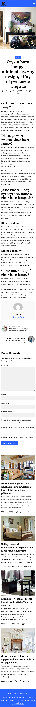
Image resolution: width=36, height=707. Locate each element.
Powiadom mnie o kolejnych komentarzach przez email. (17, 428)
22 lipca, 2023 (8, 681)
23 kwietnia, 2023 (9, 624)
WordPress (20, 700)
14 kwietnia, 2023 (9, 567)
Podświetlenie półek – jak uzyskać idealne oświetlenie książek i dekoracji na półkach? (16, 488)
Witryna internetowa (8, 412)
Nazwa (4, 395)
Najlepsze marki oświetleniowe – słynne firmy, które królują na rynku (17, 547)
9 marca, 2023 (8, 512)
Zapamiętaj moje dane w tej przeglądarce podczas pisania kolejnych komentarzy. (17, 421)
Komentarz (5, 365)
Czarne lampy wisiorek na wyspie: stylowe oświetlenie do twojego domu (17, 659)
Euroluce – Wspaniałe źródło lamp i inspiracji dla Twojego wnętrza (16, 602)
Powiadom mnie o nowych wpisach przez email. (17, 437)
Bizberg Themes (18, 703)
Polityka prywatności (21, 694)
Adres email (6, 403)
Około (9, 694)
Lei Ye (5, 91)
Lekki (18, 57)
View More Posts (18, 317)
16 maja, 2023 (16, 91)
